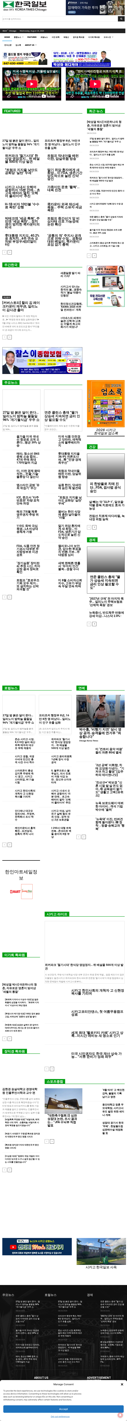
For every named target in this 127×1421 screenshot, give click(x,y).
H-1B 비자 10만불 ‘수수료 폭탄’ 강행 (22, 205)
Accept (63, 1409)
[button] (122, 1384)
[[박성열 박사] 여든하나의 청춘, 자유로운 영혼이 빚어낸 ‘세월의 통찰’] (21, 971)
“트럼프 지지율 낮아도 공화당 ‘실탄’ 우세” (21, 171)
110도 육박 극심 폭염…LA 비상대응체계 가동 (27, 528)
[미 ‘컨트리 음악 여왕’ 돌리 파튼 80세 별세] (84, 753)
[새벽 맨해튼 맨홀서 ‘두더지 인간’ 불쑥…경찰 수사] (50, 566)
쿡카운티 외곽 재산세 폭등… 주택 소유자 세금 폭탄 (64, 207)
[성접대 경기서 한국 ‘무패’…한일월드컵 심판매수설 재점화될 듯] (93, 1128)
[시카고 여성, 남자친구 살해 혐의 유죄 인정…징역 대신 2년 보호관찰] (44, 812)
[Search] (121, 18)
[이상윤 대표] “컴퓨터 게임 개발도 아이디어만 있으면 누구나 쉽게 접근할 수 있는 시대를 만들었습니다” (22, 1159)
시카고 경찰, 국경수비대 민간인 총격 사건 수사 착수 (24, 759)
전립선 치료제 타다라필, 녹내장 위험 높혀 (107, 517)
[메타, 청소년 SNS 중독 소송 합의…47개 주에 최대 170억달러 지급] (8, 456)
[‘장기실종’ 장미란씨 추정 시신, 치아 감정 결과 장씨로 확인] (8, 566)
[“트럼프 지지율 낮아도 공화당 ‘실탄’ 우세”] (50, 500)
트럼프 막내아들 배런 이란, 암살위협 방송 (63, 157)
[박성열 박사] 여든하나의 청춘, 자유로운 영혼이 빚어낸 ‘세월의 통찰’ (104, 125)
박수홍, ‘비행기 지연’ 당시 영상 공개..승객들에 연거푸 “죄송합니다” (100, 733)
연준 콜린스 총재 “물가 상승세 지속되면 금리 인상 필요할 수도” (62, 416)
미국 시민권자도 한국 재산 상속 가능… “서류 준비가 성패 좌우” (96, 1055)
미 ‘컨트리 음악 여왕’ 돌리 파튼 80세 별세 (109, 750)
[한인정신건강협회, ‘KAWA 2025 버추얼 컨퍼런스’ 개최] (51, 307)
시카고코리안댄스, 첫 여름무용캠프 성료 (97, 1013)
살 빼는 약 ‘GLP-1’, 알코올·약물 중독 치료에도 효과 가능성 (107, 505)
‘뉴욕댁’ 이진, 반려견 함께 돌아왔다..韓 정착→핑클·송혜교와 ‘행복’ (110, 823)
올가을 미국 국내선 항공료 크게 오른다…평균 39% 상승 (29, 441)
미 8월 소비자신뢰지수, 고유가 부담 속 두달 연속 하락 (70, 583)
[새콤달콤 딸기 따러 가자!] (51, 276)
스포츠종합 (55, 1081)
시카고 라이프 (57, 914)
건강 (92, 447)
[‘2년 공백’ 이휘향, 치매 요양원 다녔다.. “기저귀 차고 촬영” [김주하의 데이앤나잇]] (84, 769)
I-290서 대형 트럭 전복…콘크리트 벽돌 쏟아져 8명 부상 (61, 832)
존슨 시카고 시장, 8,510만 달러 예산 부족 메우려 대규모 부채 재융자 (25, 744)
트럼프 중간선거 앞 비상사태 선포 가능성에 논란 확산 (63, 221)
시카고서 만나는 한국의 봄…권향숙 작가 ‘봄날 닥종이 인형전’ (71, 291)
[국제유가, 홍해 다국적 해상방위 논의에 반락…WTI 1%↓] (92, 1359)
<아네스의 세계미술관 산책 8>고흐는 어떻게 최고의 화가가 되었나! (71, 322)
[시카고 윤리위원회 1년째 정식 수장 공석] (44, 758)
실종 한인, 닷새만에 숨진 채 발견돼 (69, 486)
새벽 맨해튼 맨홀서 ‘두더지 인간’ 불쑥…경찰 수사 (69, 566)
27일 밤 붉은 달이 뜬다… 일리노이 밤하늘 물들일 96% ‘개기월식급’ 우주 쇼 (20, 144)
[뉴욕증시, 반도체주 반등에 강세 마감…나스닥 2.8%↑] (92, 1333)
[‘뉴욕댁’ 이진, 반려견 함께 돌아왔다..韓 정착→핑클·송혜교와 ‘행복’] (84, 823)
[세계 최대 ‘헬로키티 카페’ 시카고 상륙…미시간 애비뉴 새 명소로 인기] (57, 1034)
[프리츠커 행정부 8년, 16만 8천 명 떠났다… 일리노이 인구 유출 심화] (63, 127)
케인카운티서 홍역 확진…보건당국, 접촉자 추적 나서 (25, 831)
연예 (81, 688)
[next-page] (10, 252)
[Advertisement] (63, 657)
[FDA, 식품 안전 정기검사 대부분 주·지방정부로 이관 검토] (8, 548)
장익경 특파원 (14, 1051)
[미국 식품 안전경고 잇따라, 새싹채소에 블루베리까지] (50, 439)
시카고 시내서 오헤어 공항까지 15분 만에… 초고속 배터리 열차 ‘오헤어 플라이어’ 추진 (22, 191)
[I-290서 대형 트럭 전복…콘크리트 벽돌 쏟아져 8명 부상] (44, 830)
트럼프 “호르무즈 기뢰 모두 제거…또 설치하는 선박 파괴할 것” (28, 584)
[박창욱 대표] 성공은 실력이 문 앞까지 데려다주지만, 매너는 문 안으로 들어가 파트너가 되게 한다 (22, 1028)
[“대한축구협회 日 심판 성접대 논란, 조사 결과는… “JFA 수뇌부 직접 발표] (63, 1101)
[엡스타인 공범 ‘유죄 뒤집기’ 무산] (8, 488)
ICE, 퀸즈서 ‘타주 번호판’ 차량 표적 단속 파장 (28, 500)
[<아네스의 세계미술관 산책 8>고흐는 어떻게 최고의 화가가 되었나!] (51, 321)
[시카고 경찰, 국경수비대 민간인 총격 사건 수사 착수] (7, 758)
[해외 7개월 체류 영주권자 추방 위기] (8, 514)
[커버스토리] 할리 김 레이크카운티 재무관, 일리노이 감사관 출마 (21, 306)
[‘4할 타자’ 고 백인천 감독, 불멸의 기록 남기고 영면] (93, 1094)
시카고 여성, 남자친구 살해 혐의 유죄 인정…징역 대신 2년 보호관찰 (61, 815)
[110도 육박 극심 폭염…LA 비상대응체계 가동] (8, 528)
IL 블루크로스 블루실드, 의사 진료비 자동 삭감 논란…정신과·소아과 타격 (61, 776)
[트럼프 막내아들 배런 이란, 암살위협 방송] (50, 473)
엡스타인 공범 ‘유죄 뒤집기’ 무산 (28, 486)
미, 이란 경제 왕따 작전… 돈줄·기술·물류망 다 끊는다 (28, 473)
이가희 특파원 (14, 955)
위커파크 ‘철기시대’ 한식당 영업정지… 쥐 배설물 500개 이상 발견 (22, 159)
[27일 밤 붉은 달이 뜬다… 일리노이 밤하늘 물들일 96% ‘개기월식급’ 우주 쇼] (21, 127)
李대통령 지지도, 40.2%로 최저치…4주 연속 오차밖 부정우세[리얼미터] (22, 240)
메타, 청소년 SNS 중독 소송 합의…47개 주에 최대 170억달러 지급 (28, 458)
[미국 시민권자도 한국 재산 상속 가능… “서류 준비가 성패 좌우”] (57, 1055)
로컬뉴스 (11, 688)
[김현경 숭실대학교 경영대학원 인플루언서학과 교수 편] (21, 1071)
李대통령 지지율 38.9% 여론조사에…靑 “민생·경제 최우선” (69, 458)
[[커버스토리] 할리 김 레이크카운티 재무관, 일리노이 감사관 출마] (21, 285)
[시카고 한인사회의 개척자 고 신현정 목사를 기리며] (7, 792)
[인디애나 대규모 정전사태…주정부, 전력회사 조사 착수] (7, 812)
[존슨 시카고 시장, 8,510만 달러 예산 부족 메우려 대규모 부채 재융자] (7, 741)
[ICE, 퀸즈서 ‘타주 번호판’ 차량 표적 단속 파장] (8, 500)
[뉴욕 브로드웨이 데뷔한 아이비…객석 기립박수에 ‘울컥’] (84, 807)
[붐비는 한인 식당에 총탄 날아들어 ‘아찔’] (50, 514)
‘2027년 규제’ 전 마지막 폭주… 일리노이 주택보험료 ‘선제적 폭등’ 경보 (106, 602)
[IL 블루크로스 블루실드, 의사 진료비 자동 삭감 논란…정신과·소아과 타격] (44, 772)
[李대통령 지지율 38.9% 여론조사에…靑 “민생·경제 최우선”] (50, 456)
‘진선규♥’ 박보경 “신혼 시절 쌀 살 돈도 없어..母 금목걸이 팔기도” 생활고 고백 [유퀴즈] (109, 789)
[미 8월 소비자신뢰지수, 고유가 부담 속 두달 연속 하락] (50, 583)
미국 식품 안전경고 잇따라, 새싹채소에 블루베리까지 (69, 441)
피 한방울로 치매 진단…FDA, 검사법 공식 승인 (105, 487)
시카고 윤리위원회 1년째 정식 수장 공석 (61, 759)
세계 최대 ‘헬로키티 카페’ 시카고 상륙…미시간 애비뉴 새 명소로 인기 (97, 1034)
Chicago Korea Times (88, 740)
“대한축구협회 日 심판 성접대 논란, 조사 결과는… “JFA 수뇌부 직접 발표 (62, 1120)
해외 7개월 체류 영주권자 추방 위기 (28, 514)
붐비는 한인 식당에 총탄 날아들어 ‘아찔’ (69, 514)
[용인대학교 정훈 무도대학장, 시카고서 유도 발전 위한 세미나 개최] (93, 1110)
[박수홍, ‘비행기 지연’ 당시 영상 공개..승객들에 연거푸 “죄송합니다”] (100, 711)
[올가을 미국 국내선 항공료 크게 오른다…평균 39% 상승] (8, 439)
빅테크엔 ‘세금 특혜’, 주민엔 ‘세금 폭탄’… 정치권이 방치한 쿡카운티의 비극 (22, 222)
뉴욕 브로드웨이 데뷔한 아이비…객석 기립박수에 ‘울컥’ (109, 806)
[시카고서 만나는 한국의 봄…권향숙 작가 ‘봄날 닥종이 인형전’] (51, 289)
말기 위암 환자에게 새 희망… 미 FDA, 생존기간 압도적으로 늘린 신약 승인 (64, 174)
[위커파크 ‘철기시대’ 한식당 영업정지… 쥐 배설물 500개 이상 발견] (44, 741)
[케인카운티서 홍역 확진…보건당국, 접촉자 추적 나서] (7, 830)
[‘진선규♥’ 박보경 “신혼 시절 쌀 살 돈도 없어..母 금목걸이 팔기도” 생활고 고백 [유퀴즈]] (84, 787)
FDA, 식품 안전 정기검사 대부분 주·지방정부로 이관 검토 (28, 550)
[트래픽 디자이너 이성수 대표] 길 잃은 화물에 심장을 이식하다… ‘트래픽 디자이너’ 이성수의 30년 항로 (22, 1002)
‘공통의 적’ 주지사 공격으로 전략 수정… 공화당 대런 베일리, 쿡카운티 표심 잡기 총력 (64, 240)
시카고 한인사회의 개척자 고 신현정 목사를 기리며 (25, 793)
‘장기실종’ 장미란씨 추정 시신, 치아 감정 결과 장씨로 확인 (28, 567)
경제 (92, 540)
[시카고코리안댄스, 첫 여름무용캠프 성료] (57, 1013)
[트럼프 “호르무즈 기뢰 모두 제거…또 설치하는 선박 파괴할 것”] (8, 583)
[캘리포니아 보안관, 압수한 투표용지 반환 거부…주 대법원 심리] (50, 548)
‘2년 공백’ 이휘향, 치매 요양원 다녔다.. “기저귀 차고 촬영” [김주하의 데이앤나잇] (109, 770)
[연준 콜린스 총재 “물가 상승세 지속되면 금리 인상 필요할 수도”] (63, 399)
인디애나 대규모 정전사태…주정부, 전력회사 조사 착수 (25, 815)
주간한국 (11, 265)
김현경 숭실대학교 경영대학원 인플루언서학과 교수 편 (19, 1090)
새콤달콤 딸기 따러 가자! (70, 274)
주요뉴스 (11, 383)
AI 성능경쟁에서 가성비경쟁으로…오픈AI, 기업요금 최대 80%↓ (111, 1345)
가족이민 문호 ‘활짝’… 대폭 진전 (63, 188)
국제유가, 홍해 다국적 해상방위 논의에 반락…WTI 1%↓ (112, 1359)
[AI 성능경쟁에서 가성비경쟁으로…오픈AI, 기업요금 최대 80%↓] (92, 1345)
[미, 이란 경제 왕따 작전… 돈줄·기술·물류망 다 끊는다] (8, 473)
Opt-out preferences (60, 1416)
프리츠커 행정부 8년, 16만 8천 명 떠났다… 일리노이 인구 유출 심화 (62, 144)
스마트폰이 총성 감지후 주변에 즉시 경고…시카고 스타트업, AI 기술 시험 (24, 776)
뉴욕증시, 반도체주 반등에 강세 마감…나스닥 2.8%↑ (106, 614)
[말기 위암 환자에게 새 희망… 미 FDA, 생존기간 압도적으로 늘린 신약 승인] (50, 528)
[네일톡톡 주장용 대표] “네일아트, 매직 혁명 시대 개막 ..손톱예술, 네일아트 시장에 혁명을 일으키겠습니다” (22, 1122)
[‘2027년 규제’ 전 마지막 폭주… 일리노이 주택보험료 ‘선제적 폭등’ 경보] (92, 1318)
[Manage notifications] (120, 1415)
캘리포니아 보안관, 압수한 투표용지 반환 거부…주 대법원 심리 (69, 550)
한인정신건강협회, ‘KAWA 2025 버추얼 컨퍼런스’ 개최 (71, 306)
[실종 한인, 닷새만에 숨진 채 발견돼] (50, 488)
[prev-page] (4, 252)
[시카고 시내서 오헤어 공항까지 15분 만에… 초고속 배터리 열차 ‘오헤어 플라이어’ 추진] (44, 792)
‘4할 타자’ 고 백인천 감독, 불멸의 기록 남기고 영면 (113, 1093)
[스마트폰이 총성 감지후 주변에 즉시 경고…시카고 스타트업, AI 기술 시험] (7, 772)
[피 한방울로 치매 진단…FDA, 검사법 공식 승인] (106, 466)
